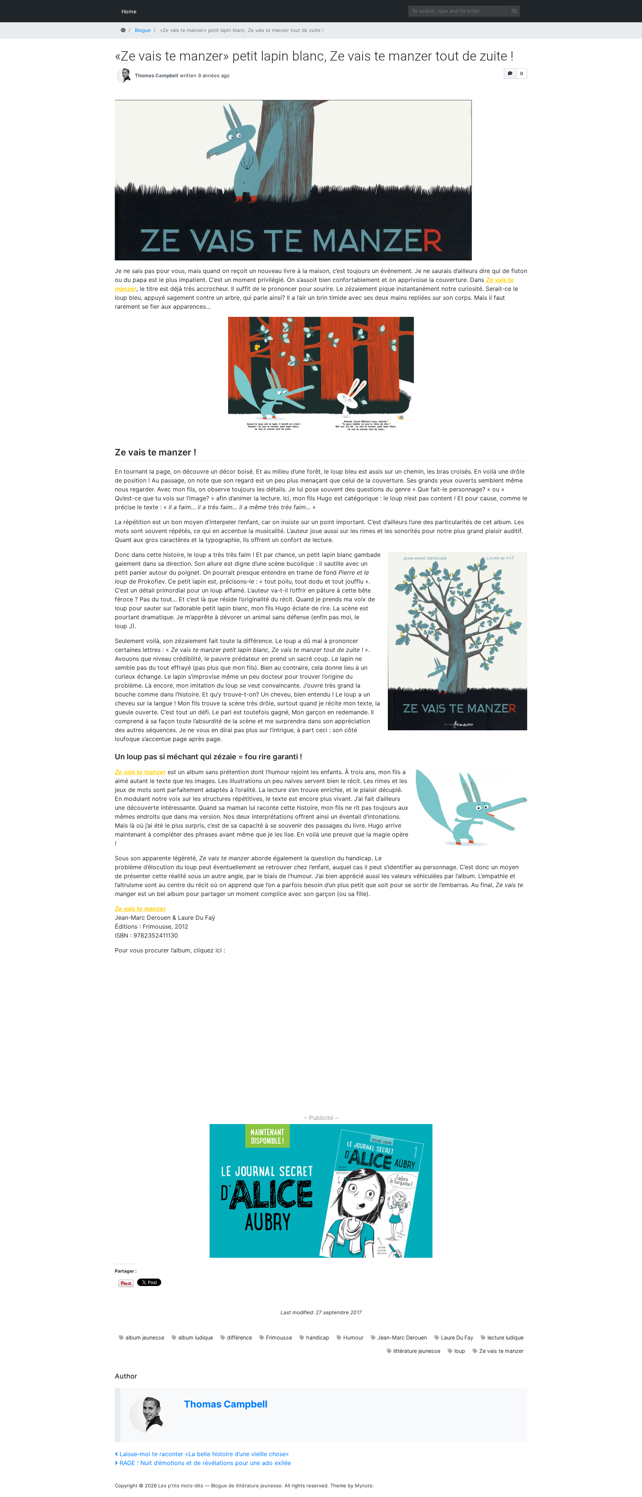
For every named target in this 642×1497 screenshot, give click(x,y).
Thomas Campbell (156, 75)
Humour (353, 1337)
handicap (317, 1337)
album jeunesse (145, 1337)
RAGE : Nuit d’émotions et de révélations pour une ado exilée (205, 1463)
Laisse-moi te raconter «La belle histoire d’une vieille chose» (204, 1454)
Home (128, 11)
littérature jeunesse (416, 1351)
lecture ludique (505, 1337)
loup (459, 1351)
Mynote (364, 1485)
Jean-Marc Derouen (402, 1337)
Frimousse (279, 1337)
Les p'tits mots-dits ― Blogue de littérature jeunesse (220, 1485)
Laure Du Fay (457, 1337)
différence (239, 1337)
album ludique (195, 1337)
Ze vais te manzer (501, 1351)
